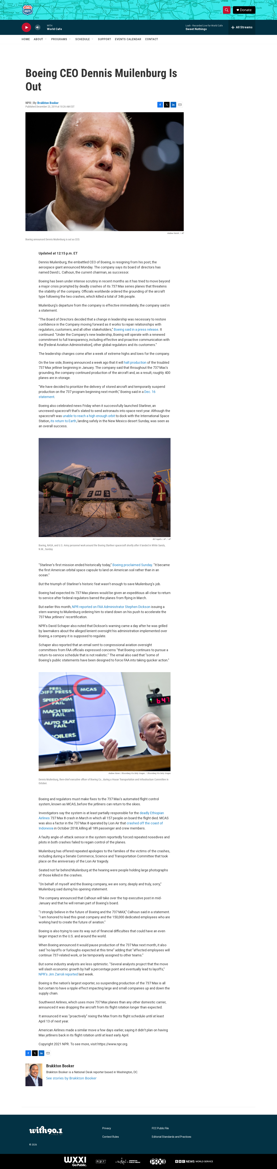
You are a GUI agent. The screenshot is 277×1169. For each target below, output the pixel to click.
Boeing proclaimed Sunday (132, 565)
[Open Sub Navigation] (45, 39)
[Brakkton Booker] (33, 1075)
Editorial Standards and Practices (171, 1136)
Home (26, 39)
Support (104, 39)
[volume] (37, 27)
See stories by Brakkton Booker (71, 1078)
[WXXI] (75, 1161)
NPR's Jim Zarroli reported (58, 974)
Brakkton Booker (48, 103)
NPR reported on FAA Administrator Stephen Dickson (111, 607)
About (38, 39)
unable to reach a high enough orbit (89, 416)
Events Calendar (128, 39)
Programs (59, 39)
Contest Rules (110, 1136)
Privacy (106, 1128)
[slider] (43, 27)
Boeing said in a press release (136, 329)
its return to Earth (63, 421)
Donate (246, 10)
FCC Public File (160, 1128)
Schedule (82, 39)
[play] (26, 27)
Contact (151, 39)
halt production (135, 362)
